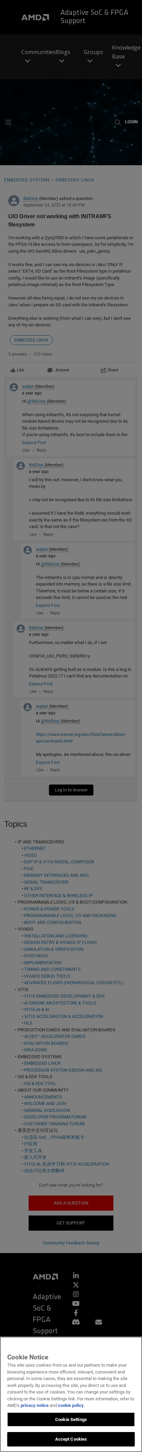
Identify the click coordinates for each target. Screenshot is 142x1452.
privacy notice (35, 1405)
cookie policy (71, 1405)
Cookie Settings (71, 1419)
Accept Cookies (71, 1439)
